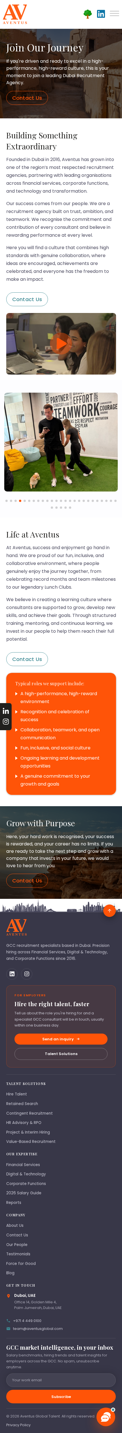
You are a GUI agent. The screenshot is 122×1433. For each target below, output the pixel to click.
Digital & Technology (26, 1174)
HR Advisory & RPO (23, 1122)
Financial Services (23, 1164)
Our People (17, 1244)
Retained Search (22, 1103)
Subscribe (61, 1396)
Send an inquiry (58, 1039)
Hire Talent (16, 1094)
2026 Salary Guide (23, 1193)
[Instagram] (26, 974)
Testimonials (18, 1254)
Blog (10, 1273)
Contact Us (27, 97)
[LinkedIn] (12, 974)
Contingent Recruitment (29, 1113)
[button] (6, 501)
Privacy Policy (18, 1425)
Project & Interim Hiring (28, 1132)
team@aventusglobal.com (38, 1328)
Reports (13, 1202)
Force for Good (21, 1263)
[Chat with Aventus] (106, 1417)
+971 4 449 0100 (27, 1320)
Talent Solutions (61, 1053)
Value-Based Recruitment (31, 1141)
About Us (15, 1225)
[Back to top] (109, 910)
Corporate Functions (26, 1183)
